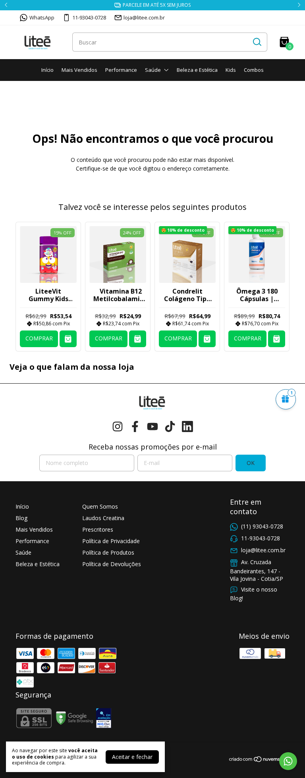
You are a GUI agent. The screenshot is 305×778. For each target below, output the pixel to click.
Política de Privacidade (111, 541)
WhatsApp (41, 17)
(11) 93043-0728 (262, 526)
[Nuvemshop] (259, 760)
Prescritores (97, 529)
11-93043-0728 (89, 17)
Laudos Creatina (103, 518)
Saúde (153, 69)
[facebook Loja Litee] (135, 427)
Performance (121, 69)
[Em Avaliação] (103, 718)
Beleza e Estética (197, 69)
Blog (21, 518)
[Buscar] (256, 41)
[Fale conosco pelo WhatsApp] (288, 761)
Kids (231, 69)
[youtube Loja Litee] (152, 427)
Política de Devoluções (111, 564)
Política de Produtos (108, 552)
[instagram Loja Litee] (117, 427)
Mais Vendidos (79, 69)
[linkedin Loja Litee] (187, 427)
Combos (254, 69)
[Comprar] (68, 339)
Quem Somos (100, 506)
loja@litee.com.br (144, 17)
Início (47, 69)
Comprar (39, 338)
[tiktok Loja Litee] (170, 427)
